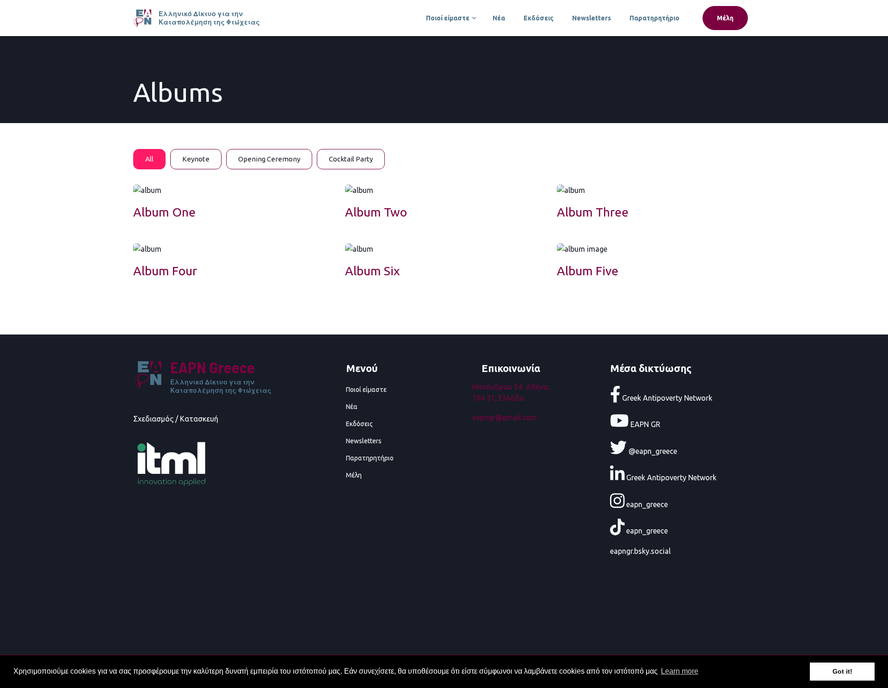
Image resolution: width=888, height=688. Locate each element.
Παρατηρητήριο (654, 18)
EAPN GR (644, 424)
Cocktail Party (351, 159)
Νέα (499, 18)
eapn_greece (646, 504)
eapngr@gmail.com (504, 417)
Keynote (196, 159)
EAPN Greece (212, 367)
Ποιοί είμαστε (451, 22)
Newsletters (591, 18)
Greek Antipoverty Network (666, 397)
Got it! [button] (842, 671)
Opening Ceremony (269, 159)
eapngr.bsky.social (640, 551)
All (149, 159)
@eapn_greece (652, 450)
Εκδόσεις (539, 18)
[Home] (143, 17)
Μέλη (725, 18)
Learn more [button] (679, 671)
